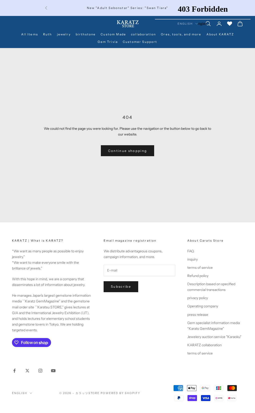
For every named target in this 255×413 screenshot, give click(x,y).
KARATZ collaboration (204, 345)
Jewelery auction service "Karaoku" (214, 337)
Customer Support (140, 42)
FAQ (190, 251)
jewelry (64, 34)
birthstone (86, 34)
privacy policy (197, 298)
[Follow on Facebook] (14, 370)
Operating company (202, 306)
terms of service (200, 267)
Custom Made (113, 34)
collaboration (143, 34)
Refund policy (197, 276)
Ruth (47, 34)
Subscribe (121, 286)
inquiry (192, 259)
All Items (29, 34)
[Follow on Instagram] (40, 370)
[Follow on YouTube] (53, 370)
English (19, 393)
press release (197, 314)
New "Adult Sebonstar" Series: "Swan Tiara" (127, 8)
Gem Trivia (108, 42)
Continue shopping (127, 151)
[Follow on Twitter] (27, 370)
